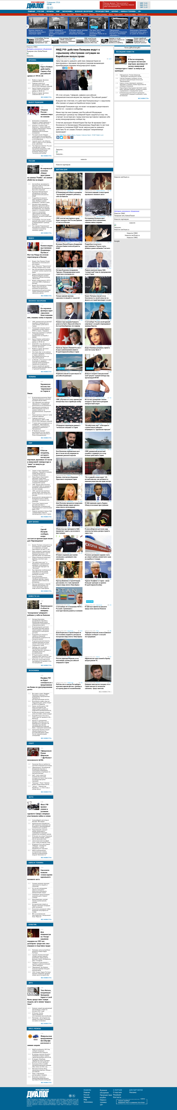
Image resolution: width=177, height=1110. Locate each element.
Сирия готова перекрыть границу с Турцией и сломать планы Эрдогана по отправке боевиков (42, 473)
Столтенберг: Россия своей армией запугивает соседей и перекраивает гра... (42, 40)
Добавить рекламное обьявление (39, 49)
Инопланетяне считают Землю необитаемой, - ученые (40, 901)
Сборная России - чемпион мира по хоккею (47, 113)
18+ (139, 11)
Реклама (132, 1092)
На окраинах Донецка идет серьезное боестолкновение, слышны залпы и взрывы (95, 220)
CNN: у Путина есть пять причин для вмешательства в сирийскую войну (69, 401)
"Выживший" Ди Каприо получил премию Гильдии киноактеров (40, 969)
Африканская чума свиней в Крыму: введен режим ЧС (97, 659)
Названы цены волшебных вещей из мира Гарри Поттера (41, 951)
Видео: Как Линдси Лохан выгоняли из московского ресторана (41, 262)
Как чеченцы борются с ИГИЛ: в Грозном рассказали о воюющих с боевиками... (67, 40)
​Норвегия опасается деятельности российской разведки (68, 375)
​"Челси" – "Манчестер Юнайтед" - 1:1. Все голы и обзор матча (41, 788)
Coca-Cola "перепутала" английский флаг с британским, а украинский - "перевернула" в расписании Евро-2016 (42, 506)
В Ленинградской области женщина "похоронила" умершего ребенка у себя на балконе (69, 194)
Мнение (78, 14)
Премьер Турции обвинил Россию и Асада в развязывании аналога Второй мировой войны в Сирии (68, 350)
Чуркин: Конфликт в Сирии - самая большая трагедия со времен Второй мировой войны (97, 583)
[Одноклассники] (69, 68)
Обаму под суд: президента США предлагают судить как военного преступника (68, 531)
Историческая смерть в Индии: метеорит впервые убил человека (41, 905)
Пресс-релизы (101, 14)
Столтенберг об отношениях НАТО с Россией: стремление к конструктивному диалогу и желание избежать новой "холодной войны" (69, 610)
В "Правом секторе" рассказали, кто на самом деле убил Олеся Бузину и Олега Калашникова (41, 433)
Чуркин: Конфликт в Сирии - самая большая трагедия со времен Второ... (57, 32)
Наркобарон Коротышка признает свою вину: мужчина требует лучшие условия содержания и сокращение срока (40, 479)
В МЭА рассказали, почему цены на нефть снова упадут (42, 713)
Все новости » (46, 97)
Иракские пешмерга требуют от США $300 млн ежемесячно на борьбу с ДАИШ (42, 335)
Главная (31, 11)
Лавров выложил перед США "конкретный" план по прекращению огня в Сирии (42, 512)
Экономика (67, 11)
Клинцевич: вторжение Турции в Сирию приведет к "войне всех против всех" (41, 122)
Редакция (117, 1095)
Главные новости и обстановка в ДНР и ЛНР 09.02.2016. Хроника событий (42, 85)
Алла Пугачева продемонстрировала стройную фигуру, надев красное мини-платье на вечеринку (40, 579)
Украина (50, 11)
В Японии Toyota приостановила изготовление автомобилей (41, 1014)
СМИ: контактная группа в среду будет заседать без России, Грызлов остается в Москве (41, 493)
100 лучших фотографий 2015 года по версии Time (41, 841)
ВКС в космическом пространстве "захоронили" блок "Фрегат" (41, 915)
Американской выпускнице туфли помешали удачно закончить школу (41, 291)
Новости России (71, 135)
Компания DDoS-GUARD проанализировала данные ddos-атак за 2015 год (41, 1065)
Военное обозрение (84, 11)
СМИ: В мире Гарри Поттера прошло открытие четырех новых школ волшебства (41, 973)
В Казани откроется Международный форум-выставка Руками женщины (41, 1078)
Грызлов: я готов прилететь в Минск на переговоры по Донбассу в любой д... (116, 40)
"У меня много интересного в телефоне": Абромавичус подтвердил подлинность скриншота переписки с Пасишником (42, 426)
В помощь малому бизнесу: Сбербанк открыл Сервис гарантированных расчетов (41, 1056)
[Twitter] (66, 68)
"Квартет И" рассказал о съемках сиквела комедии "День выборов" (41, 964)
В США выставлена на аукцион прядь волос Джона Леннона (96, 608)
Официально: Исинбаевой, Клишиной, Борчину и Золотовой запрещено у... (118, 32)
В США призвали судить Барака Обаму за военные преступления (96, 504)
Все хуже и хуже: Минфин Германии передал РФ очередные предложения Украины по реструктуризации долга (41, 696)
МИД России (62, 135)
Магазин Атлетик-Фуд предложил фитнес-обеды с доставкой (41, 1070)
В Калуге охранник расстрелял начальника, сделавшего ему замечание (67, 557)
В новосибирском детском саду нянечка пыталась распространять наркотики (97, 531)
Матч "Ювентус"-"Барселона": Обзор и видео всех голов (41, 266)
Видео (92, 14)
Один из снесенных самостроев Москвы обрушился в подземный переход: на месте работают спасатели (42, 214)
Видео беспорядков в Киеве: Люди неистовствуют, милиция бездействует (42, 287)
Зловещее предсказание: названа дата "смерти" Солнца (41, 896)
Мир (58, 11)
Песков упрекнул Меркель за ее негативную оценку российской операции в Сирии (67, 660)
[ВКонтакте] (63, 68)
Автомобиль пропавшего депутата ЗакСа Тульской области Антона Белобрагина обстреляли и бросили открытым (41, 187)
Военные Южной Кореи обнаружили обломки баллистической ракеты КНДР (40, 194)
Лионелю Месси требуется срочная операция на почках (42, 764)
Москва (41, 14)
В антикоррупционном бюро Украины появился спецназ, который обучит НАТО (41, 399)
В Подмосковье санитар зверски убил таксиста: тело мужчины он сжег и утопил (41, 656)
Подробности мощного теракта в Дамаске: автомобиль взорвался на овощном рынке (41, 637)
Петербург (50, 14)
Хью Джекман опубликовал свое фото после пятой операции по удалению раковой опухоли (41, 572)
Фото (111, 14)
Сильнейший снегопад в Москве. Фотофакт (40, 820)
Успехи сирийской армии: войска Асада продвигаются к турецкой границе (141, 40)
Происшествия (102, 11)
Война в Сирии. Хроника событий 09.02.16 (40, 80)
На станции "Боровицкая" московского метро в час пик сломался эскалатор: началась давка (42, 228)
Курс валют (119, 14)
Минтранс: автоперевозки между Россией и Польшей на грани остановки (41, 1019)
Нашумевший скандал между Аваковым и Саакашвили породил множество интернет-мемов (41, 832)
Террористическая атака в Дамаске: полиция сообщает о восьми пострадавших (98, 635)
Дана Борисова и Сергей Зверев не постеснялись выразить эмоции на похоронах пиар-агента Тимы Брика (69, 635)
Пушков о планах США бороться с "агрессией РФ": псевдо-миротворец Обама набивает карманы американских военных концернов (41, 129)
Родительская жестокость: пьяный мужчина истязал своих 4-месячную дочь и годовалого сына (41, 643)
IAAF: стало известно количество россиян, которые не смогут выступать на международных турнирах (42, 778)
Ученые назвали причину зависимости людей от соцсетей (40, 885)
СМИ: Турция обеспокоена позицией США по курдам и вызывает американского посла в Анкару (41, 487)
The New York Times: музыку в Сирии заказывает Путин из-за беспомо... (97, 32)
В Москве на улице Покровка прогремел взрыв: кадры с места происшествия (42, 837)
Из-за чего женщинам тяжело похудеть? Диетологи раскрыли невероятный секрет (39, 890)
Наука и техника (128, 11)
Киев (57, 14)
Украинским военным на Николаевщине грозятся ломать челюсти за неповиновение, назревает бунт (41, 410)
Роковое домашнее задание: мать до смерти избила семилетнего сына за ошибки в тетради (98, 557)
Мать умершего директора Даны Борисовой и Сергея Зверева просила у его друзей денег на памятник (41, 553)
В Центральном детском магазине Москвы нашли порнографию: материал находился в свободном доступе (40, 629)
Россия (40, 11)
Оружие (78, 135)
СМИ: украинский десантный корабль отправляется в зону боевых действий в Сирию (42, 324)
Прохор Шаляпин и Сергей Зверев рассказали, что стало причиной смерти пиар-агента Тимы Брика (41, 586)
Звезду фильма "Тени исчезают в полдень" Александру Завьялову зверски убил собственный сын (119, 4)
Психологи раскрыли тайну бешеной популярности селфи (41, 910)
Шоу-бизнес (99, 294)
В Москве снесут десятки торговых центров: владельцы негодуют (78, 31)
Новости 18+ (70, 190)
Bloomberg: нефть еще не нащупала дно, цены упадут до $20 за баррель (41, 703)
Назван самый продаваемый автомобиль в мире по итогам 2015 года (42, 1010)
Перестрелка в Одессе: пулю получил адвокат (42, 415)
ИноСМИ (70, 14)
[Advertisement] (99, 81)
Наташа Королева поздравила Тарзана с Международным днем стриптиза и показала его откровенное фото (41, 622)
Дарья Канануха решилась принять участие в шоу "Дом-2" (41, 559)
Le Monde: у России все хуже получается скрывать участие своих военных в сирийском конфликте (41, 362)
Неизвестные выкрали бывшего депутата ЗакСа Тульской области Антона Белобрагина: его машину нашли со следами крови (41, 207)
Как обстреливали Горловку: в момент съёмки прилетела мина (42, 271)
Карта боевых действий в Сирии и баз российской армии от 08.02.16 (41, 89)
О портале (117, 1092)
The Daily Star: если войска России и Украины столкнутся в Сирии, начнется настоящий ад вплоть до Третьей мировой (42, 355)
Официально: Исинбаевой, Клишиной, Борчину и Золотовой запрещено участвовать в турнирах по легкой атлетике (41, 770)
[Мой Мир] (71, 137)
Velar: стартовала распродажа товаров (39, 1074)
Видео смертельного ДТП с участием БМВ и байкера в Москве (41, 282)
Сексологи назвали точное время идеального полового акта (97, 193)
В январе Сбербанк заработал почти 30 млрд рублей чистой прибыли (41, 1060)
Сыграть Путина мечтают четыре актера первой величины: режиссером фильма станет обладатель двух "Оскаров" (41, 957)
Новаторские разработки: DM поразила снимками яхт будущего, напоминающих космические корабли (41, 826)
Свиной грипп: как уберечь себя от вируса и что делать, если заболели (41, 142)
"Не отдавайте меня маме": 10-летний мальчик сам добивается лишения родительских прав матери (98, 479)
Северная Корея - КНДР (88, 135)
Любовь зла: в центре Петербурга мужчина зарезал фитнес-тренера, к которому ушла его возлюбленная (41, 650)
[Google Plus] (71, 68)
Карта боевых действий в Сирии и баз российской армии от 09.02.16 (41, 340)
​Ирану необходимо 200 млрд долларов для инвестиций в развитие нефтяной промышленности (41, 708)
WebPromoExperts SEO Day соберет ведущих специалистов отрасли (41, 1051)
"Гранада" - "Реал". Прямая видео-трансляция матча (40, 783)
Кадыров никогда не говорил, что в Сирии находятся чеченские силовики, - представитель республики (97, 687)
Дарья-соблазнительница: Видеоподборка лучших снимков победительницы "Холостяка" (41, 276)
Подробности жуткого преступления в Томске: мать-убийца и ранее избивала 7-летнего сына (40, 200)
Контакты (117, 1097)
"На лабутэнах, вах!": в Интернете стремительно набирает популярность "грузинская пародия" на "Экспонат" (40, 565)
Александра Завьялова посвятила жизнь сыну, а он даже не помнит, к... (138, 31)
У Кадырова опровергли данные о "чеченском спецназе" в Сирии (68, 426)
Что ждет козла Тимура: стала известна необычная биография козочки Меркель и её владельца (42, 137)
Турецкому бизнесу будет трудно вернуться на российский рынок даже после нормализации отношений (40, 732)
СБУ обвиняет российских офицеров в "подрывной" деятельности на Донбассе (41, 404)
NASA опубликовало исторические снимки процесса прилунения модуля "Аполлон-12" (39, 853)
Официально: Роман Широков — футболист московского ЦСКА (130, 75)
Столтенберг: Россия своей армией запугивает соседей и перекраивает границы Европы (42, 222)
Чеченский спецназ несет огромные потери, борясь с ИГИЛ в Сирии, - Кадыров (41, 329)
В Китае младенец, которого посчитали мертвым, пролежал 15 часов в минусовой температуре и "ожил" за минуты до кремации (39, 458)
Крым (63, 14)
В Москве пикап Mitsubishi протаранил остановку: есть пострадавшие (41, 661)
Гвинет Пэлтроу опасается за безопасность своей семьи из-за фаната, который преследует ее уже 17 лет (42, 547)
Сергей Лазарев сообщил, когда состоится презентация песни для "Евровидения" (131, 80)
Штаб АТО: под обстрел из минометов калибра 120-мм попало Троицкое (41, 345)
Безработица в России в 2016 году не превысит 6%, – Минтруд (42, 717)
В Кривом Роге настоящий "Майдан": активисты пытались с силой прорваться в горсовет (41, 846)
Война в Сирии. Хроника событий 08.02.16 (40, 93)
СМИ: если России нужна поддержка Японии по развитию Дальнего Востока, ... (91, 40)
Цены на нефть (130, 14)
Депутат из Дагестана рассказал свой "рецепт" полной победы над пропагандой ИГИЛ (97, 376)
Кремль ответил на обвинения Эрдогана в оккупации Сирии (37, 31)
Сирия (85, 14)
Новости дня (142, 14)
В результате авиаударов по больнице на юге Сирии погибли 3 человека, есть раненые (42, 499)
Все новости (32, 14)
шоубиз (114, 11)
